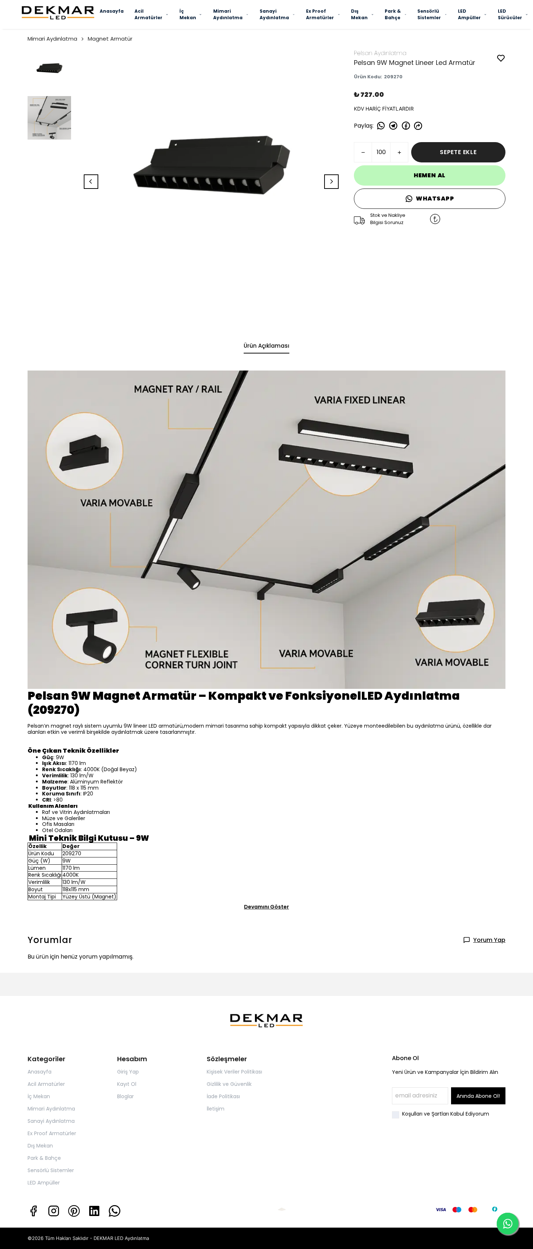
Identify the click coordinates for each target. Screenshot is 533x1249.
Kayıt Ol (126, 1084)
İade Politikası (223, 1096)
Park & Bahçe (393, 14)
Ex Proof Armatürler (320, 14)
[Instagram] (53, 1211)
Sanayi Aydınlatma (274, 14)
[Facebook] (33, 1211)
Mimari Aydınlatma (228, 14)
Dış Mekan (359, 14)
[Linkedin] (94, 1211)
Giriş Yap (128, 1071)
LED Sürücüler (510, 14)
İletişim (215, 1108)
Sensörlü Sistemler (429, 14)
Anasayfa (112, 11)
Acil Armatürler (148, 14)
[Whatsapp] (114, 1211)
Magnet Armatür (110, 38)
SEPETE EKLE (458, 152)
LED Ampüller (469, 14)
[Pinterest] (74, 1211)
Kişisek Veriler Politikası (234, 1071)
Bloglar (125, 1096)
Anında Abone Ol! (478, 1096)
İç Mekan (187, 14)
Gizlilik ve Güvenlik (229, 1084)
